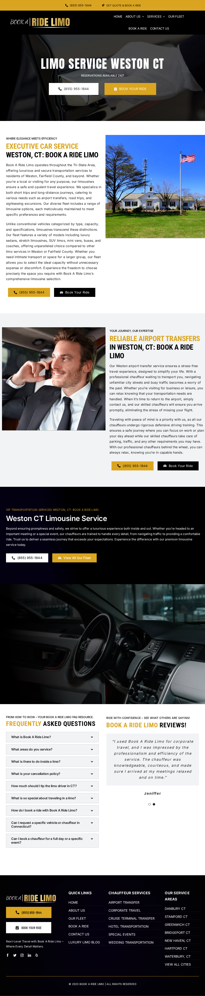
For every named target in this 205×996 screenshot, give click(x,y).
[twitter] (14, 955)
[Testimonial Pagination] (149, 804)
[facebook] (7, 955)
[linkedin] (29, 955)
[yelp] (36, 955)
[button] (52, 737)
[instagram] (22, 955)
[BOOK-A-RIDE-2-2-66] (40, 19)
